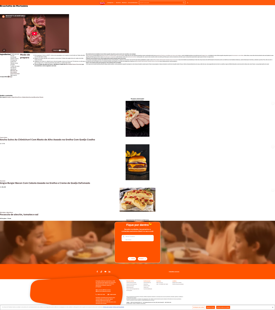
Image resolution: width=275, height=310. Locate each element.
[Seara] (102, 3)
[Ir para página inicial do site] (137, 276)
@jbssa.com (99, 291)
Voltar (133, 258)
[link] (137, 122)
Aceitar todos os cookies (223, 307)
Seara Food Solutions (131, 284)
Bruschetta (90, 55)
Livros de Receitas (133, 2)
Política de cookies (176, 282)
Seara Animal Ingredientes (132, 289)
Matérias (124, 2)
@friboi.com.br (107, 290)
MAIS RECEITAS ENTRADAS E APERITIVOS (137, 220)
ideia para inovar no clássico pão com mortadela (112, 55)
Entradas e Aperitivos (11, 97)
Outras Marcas (147, 282)
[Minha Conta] (187, 2)
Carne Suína (3, 137)
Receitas (118, 2)
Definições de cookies (198, 307)
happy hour (204, 55)
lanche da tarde (131, 57)
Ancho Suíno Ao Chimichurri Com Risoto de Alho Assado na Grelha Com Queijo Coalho (47, 139)
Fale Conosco (159, 282)
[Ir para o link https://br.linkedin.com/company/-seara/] (109, 272)
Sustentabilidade (148, 289)
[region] (137, 307)
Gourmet (31, 97)
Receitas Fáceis (38, 97)
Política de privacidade (178, 284)
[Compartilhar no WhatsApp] (11, 76)
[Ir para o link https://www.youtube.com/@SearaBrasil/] (105, 271)
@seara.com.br (107, 291)
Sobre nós (146, 287)
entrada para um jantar (109, 57)
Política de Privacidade (118, 307)
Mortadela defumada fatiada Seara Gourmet (166, 59)
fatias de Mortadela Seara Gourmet (15, 72)
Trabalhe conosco (174, 271)
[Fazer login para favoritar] (272, 103)
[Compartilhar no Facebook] (8, 76)
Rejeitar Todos (210, 307)
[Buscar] (184, 2)
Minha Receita (129, 287)
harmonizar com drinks (238, 55)
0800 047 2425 (101, 294)
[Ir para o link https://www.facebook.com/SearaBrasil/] (97, 272)
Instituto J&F (147, 285)
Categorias (110, 2)
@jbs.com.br (99, 290)
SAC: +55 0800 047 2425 (162, 284)
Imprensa (146, 284)
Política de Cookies (107, 307)
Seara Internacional (131, 282)
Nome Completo (130, 236)
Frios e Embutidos (23, 97)
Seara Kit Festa (130, 285)
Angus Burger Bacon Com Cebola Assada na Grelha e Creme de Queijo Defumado (45, 183)
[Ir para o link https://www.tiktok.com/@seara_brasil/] (101, 272)
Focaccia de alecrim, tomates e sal (19, 214)
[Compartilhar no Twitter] (10, 76)
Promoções (129, 290)
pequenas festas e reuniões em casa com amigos (168, 55)
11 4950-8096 (112, 294)
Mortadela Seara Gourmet (74, 64)
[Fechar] (272, 307)
